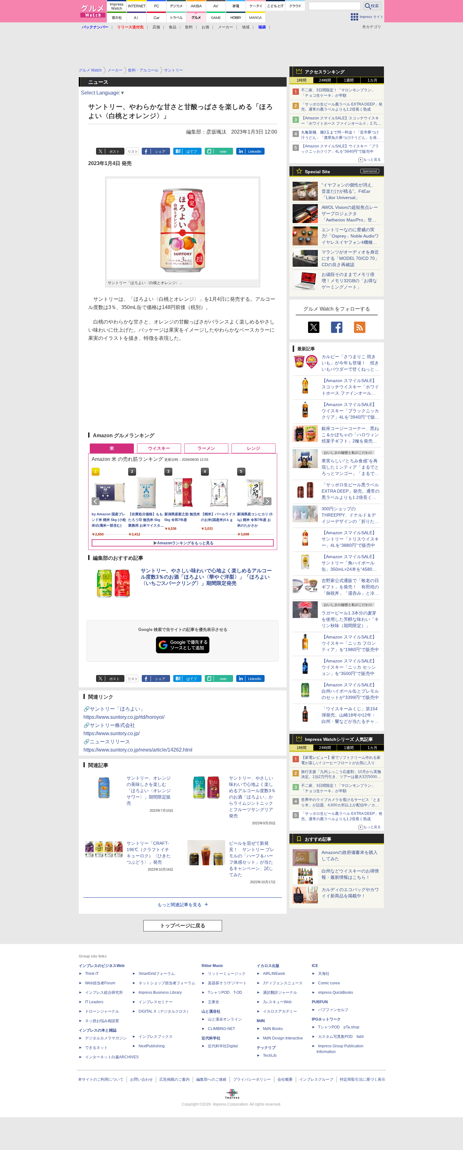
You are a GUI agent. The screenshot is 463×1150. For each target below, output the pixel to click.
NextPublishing (152, 1046)
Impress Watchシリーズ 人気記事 (339, 739)
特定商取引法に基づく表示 (362, 1079)
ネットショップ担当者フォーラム (167, 983)
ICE (315, 966)
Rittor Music (212, 966)
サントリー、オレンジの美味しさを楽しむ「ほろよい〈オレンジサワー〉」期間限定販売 (149, 790)
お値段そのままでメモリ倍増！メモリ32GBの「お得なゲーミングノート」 (349, 280)
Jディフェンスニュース (283, 983)
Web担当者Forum (100, 983)
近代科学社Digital (223, 1046)
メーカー (225, 27)
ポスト (114, 151)
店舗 (156, 27)
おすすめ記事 (318, 839)
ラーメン (206, 448)
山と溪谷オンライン (225, 1019)
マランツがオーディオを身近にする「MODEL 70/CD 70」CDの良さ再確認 (350, 258)
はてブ (191, 151)
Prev (97, 501)
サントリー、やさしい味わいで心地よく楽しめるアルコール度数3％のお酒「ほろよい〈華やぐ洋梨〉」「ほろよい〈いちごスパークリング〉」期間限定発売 (206, 577)
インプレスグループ (316, 1079)
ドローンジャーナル (102, 1011)
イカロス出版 (268, 966)
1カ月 (372, 80)
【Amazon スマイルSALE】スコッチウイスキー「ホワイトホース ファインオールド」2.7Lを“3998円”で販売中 (340, 123)
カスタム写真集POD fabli (341, 1036)
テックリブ (266, 1047)
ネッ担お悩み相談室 (102, 1021)
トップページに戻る (182, 925)
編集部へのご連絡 (211, 1079)
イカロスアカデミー (280, 1011)
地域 (245, 27)
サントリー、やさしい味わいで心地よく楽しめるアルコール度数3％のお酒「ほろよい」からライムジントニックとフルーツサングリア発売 (252, 796)
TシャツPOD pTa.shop (338, 1027)
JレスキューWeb (277, 1002)
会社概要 (285, 1079)
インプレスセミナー (156, 1002)
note (223, 151)
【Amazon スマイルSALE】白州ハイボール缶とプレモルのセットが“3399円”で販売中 (350, 691)
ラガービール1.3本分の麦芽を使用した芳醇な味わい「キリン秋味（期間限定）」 (350, 619)
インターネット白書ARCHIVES (112, 1057)
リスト (133, 151)
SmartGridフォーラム (157, 973)
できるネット (96, 1047)
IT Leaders (94, 1002)
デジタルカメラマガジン (106, 1038)
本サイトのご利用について (100, 1079)
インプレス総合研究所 (104, 992)
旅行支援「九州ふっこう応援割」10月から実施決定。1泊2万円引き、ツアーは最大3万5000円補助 (341, 777)
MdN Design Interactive (283, 1038)
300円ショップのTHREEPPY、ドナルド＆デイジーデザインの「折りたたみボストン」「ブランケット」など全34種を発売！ (350, 521)
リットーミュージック (227, 973)
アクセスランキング (325, 71)
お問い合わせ (141, 1079)
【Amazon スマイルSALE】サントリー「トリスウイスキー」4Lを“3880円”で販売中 (350, 539)
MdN (261, 1021)
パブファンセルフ (333, 1010)
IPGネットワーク (326, 1019)
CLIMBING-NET (221, 1029)
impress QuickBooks (335, 992)
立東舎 (213, 1002)
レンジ (253, 448)
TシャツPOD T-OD (225, 992)
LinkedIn (254, 151)
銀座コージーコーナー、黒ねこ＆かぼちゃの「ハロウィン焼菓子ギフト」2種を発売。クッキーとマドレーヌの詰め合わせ (350, 441)
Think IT (92, 973)
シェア (160, 151)
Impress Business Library (160, 992)
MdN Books (273, 1029)
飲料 (189, 27)
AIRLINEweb (274, 973)
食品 (172, 27)
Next (269, 501)
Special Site (317, 171)
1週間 (349, 80)
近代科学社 (211, 1038)
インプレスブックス (156, 1036)
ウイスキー (159, 448)
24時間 (325, 80)
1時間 (301, 80)
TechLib (270, 1055)
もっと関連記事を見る (179, 904)
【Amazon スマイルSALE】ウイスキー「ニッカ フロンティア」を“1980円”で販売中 (350, 643)
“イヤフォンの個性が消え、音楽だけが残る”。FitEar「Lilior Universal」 (349, 191)
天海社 (323, 973)
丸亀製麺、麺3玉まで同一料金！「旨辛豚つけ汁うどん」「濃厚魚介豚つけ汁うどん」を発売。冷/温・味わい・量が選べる (340, 137)
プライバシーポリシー (252, 1079)
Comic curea (329, 983)
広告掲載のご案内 (174, 1079)
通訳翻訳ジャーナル (280, 992)
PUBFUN (320, 1002)
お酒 (205, 27)
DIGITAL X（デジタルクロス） (164, 1011)
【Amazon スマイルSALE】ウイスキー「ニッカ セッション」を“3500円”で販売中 (349, 667)
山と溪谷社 (211, 1011)
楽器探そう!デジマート (227, 983)
